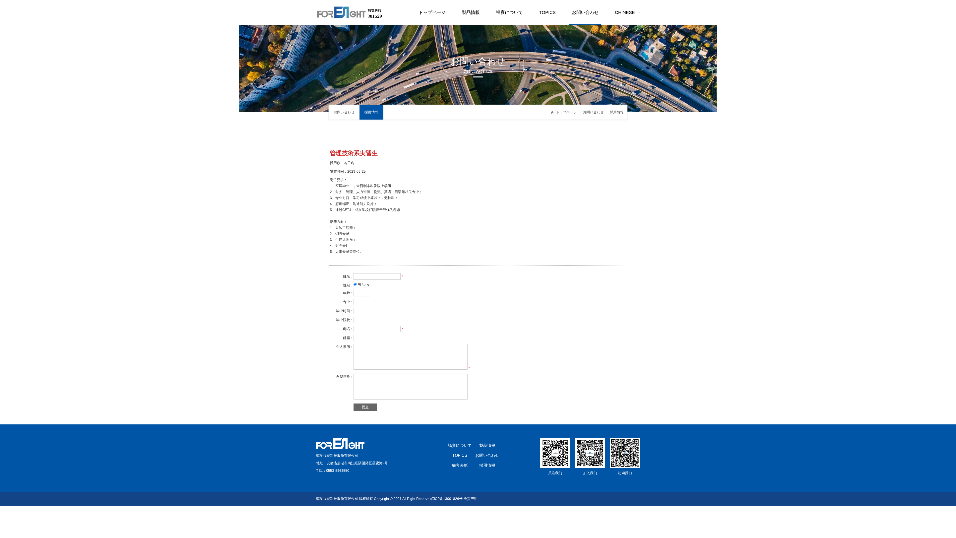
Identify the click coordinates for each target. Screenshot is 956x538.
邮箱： (348, 338)
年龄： (348, 293)
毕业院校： (345, 320)
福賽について (509, 12)
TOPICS (547, 12)
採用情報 (371, 112)
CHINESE (625, 12)
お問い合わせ (585, 12)
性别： (348, 285)
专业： (348, 302)
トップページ (432, 12)
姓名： (348, 276)
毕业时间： (345, 311)
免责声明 (471, 499)
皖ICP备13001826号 (446, 499)
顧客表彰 (460, 465)
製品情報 (471, 12)
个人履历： (345, 347)
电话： (348, 329)
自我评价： (345, 377)
